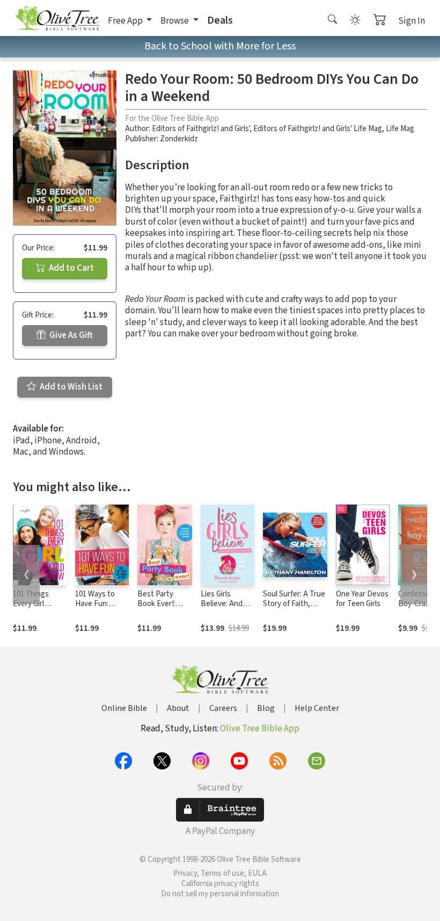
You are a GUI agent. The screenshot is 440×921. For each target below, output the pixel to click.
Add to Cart (70, 268)
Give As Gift (70, 335)
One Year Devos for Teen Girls (362, 599)
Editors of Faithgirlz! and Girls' (201, 128)
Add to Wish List (70, 386)
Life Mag (400, 128)
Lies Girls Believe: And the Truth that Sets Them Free (227, 609)
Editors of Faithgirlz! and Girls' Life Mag (317, 128)
